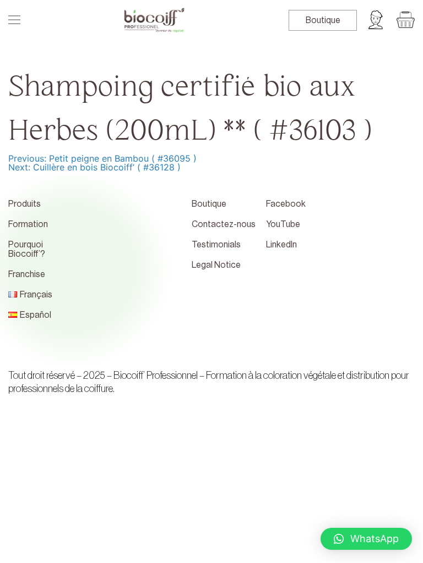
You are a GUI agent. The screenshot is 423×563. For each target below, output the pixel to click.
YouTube (283, 224)
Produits (24, 204)
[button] (366, 539)
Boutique (323, 20)
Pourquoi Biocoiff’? (26, 249)
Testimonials (216, 244)
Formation (28, 224)
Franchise (26, 274)
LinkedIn (281, 244)
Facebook (286, 204)
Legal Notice (216, 265)
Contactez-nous (224, 224)
